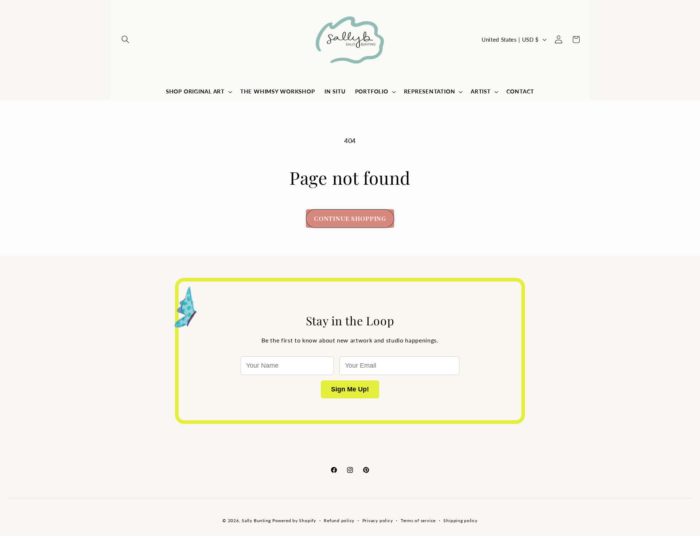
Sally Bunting (256, 520)
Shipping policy (460, 520)
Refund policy (339, 520)
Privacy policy (377, 520)
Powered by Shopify (294, 520)
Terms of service (418, 520)
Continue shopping (350, 218)
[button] (125, 39)
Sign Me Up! (350, 389)
